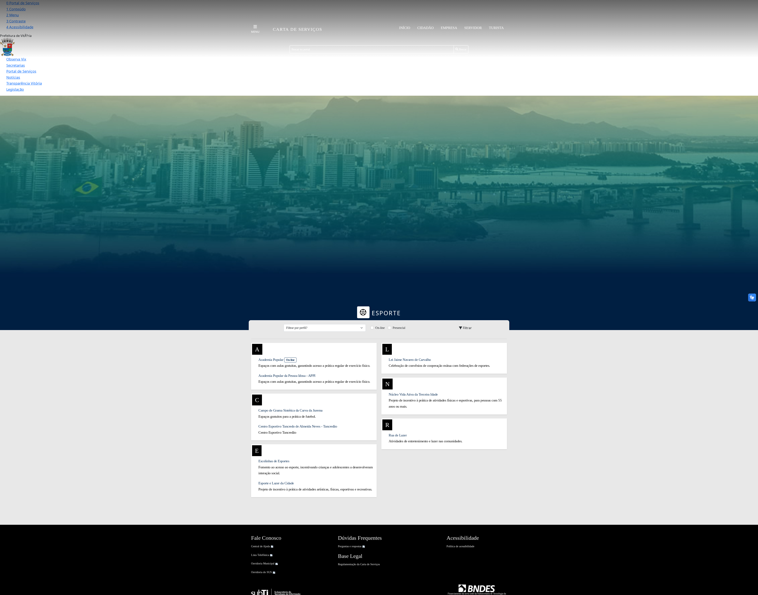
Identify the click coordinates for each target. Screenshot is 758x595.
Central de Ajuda (261, 546)
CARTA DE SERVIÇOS (297, 29)
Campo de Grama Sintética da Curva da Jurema (290, 413)
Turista (496, 28)
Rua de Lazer (425, 438)
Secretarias (15, 65)
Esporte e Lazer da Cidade (315, 486)
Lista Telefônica (260, 555)
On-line (380, 327)
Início (404, 28)
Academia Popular (314, 363)
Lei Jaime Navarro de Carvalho (439, 363)
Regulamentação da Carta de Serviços (359, 564)
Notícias (13, 77)
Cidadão (425, 28)
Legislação (15, 89)
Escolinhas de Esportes (315, 467)
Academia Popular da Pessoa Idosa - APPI (314, 379)
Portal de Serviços (21, 71)
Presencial (399, 327)
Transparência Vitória (24, 83)
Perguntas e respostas (350, 546)
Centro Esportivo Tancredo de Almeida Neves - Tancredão (297, 429)
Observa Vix (16, 59)
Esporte (385, 313)
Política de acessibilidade (460, 546)
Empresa (449, 28)
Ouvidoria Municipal (263, 563)
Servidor (473, 28)
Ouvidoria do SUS (262, 572)
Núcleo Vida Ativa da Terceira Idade (445, 400)
